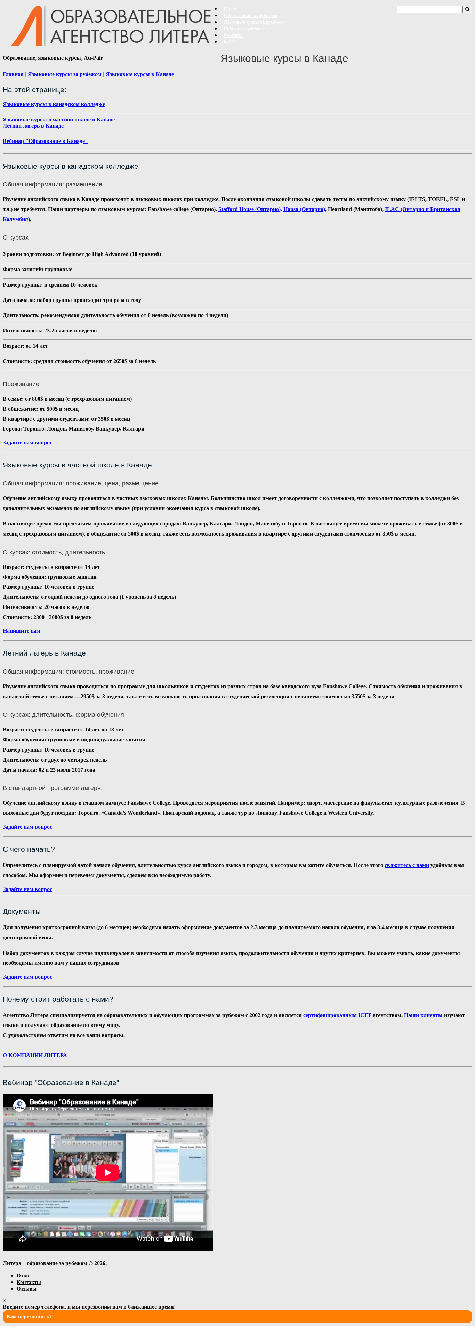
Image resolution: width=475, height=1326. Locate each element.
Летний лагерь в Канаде (33, 126)
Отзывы (27, 1288)
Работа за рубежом (244, 28)
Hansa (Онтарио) (304, 209)
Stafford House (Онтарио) (249, 209)
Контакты (233, 35)
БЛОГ (230, 42)
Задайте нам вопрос (27, 442)
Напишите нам (21, 631)
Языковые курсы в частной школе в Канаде (59, 119)
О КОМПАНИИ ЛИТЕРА (35, 1055)
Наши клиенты (423, 1015)
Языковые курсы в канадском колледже (54, 104)
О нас (230, 8)
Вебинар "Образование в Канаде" (45, 141)
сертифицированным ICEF (337, 1015)
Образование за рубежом (250, 15)
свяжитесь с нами (407, 865)
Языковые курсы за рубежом (254, 22)
